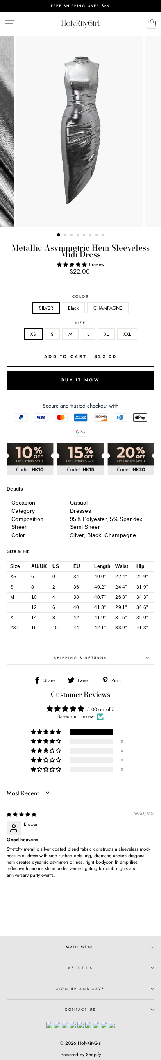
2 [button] (66, 236)
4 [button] (78, 236)
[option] (80, 6)
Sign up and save (80, 988)
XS (33, 334)
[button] (72, 264)
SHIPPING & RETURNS (80, 657)
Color (80, 297)
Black (73, 307)
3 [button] (72, 236)
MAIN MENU (80, 946)
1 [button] (59, 235)
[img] (21, 814)
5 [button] (85, 236)
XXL (127, 334)
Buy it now (80, 380)
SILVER (46, 307)
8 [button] (104, 236)
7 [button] (97, 236)
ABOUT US (80, 967)
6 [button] (91, 236)
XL (106, 334)
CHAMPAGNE (107, 307)
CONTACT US (80, 1009)
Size (80, 323)
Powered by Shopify (81, 1054)
